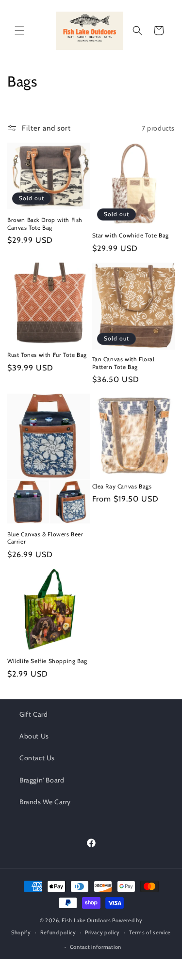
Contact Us (37, 757)
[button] (19, 30)
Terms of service (150, 932)
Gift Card (33, 714)
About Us (34, 736)
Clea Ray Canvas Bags (122, 486)
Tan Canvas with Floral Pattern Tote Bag (123, 362)
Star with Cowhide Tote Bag (130, 235)
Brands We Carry (45, 801)
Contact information (95, 947)
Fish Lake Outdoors (86, 920)
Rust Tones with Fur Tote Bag (47, 354)
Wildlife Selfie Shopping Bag (47, 660)
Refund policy (58, 932)
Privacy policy (102, 932)
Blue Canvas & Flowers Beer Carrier (45, 538)
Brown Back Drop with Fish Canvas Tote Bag (45, 223)
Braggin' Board (41, 780)
